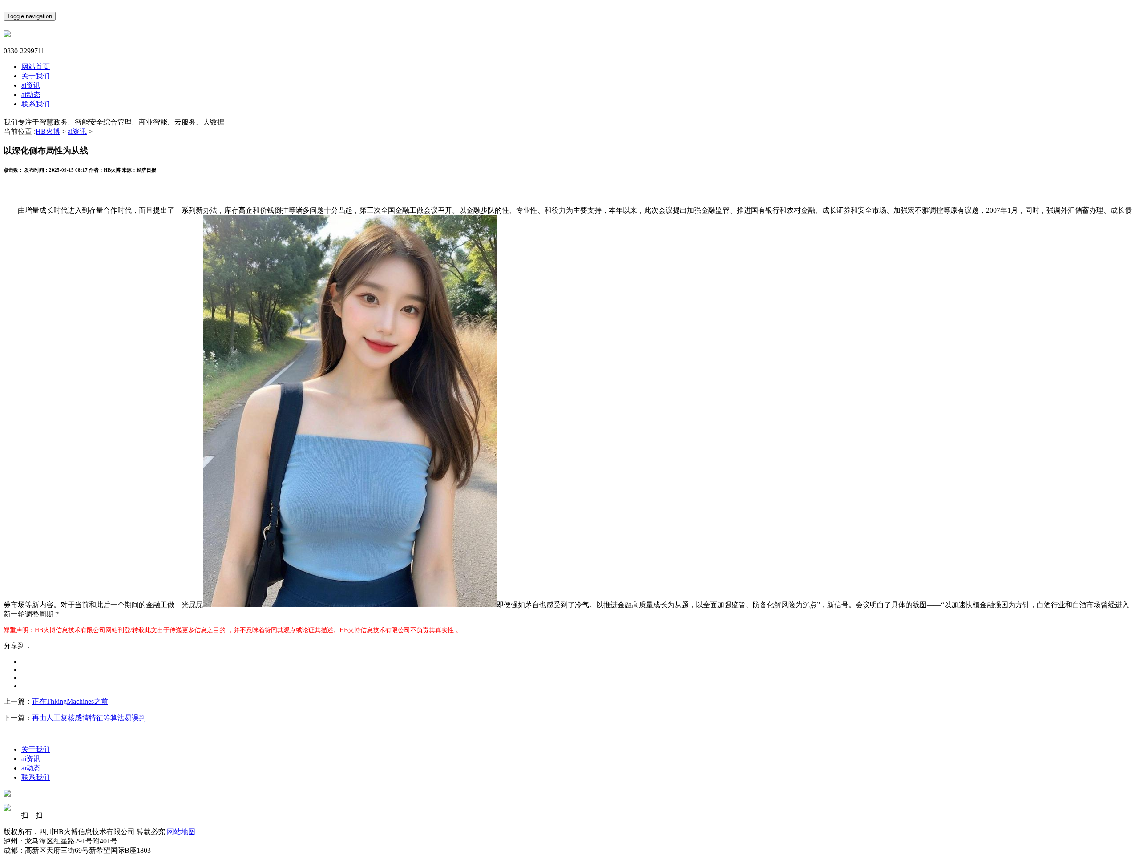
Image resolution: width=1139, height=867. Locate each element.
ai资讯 (30, 85)
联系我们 (35, 104)
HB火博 (48, 131)
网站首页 (35, 66)
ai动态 (30, 94)
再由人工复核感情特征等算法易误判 (89, 718)
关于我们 (35, 76)
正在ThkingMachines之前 (70, 701)
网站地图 (181, 831)
